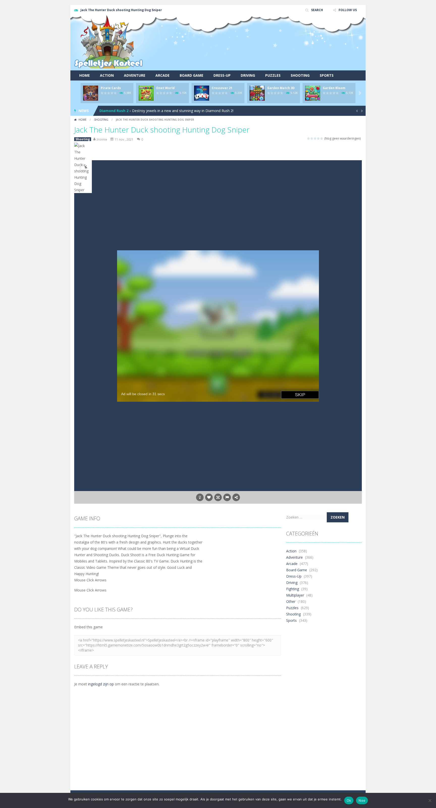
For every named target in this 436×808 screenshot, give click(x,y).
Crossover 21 (222, 88)
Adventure (134, 75)
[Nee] (429, 800)
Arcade (162, 75)
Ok (349, 800)
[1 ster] (308, 138)
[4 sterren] (318, 138)
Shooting (300, 75)
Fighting (292, 588)
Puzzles (273, 75)
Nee (362, 800)
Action (107, 75)
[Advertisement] (270, 51)
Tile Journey (110, 110)
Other (290, 601)
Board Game (191, 75)
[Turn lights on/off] (200, 497)
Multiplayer (295, 595)
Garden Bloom (334, 88)
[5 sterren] (321, 138)
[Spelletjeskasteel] (108, 41)
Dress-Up (222, 75)
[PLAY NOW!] (90, 92)
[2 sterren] (312, 138)
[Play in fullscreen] (218, 497)
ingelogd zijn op (101, 684)
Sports (327, 75)
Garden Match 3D (281, 88)
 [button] (227, 497)
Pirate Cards (111, 88)
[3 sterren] (315, 138)
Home (84, 75)
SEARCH (317, 10)
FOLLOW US (348, 10)
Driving (248, 75)
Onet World (165, 88)
